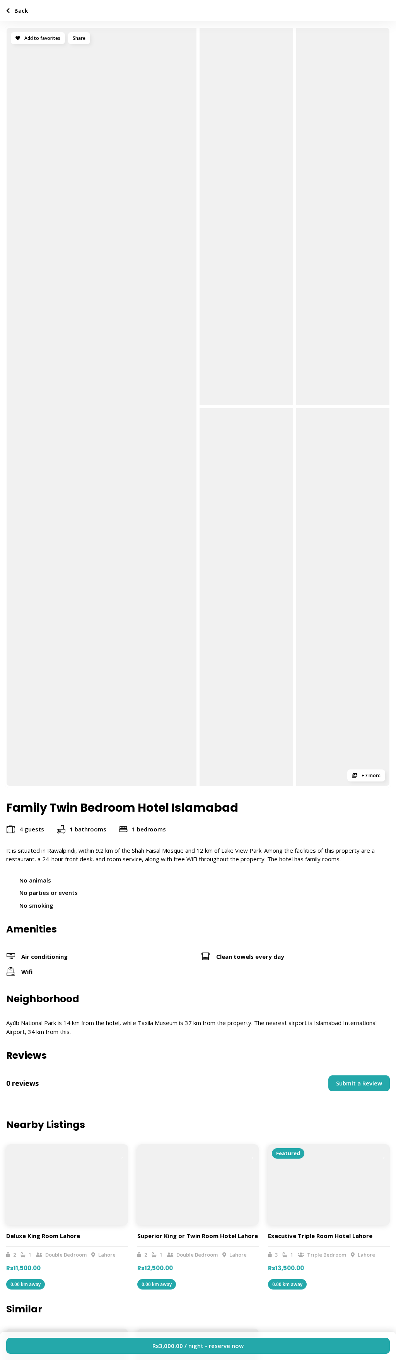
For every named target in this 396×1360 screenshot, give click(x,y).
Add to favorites (41, 38)
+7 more (370, 775)
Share (79, 38)
